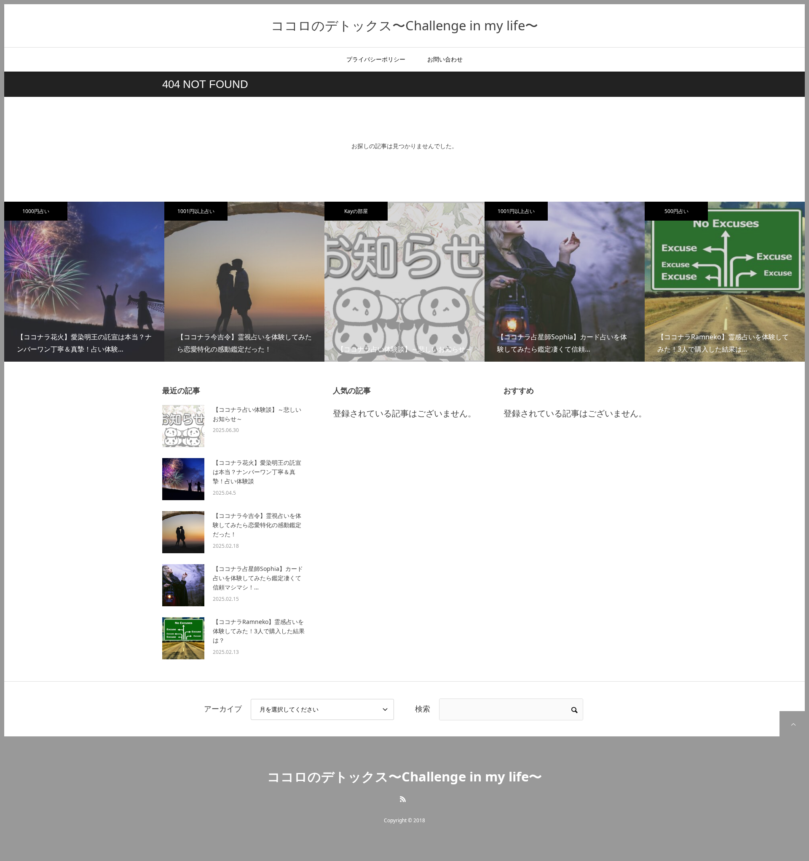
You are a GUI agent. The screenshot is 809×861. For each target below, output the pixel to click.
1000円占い (35, 211)
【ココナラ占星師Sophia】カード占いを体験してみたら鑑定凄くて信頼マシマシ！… (258, 578)
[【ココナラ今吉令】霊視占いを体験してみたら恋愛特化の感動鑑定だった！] (183, 532)
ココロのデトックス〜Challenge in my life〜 (404, 25)
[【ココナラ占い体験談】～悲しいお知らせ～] (183, 426)
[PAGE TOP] (792, 723)
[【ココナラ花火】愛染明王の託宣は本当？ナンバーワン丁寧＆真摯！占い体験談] (183, 479)
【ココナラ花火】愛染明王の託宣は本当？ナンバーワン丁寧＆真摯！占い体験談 (257, 471)
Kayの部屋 (356, 211)
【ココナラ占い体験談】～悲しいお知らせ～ (257, 414)
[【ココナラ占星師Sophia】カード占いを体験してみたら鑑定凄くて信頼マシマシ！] (183, 585)
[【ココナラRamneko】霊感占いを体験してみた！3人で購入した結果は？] (183, 638)
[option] (84, 282)
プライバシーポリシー (375, 59)
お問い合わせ (445, 59)
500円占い (676, 211)
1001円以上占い (195, 211)
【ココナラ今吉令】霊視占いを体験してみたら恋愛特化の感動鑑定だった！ (257, 525)
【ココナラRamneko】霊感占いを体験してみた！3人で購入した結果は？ (259, 631)
